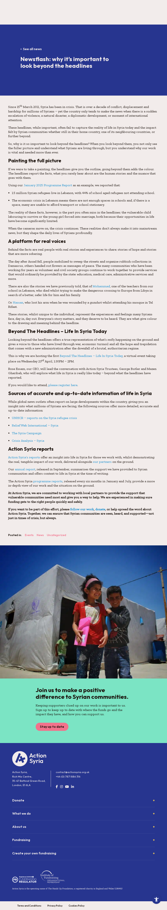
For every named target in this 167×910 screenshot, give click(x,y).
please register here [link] (62, 385)
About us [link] (19, 827)
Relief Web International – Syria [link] (35, 425)
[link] (156, 899)
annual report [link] (25, 469)
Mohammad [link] (101, 286)
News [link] (40, 535)
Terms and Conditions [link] (29, 905)
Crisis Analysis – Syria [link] (28, 441)
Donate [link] (18, 800)
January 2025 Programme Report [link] (48, 185)
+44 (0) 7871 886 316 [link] (68, 776)
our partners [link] (102, 462)
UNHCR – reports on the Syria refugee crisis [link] (44, 418)
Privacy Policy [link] (55, 905)
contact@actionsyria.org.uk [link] (72, 772)
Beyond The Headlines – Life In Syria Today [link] (91, 356)
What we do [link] (21, 813)
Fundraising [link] (21, 840)
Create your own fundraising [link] (34, 853)
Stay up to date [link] (52, 727)
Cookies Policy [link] (77, 905)
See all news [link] (32, 49)
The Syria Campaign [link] (26, 433)
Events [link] (29, 535)
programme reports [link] (48, 481)
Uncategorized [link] (56, 535)
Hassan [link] (18, 302)
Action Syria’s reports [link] (24, 457)
